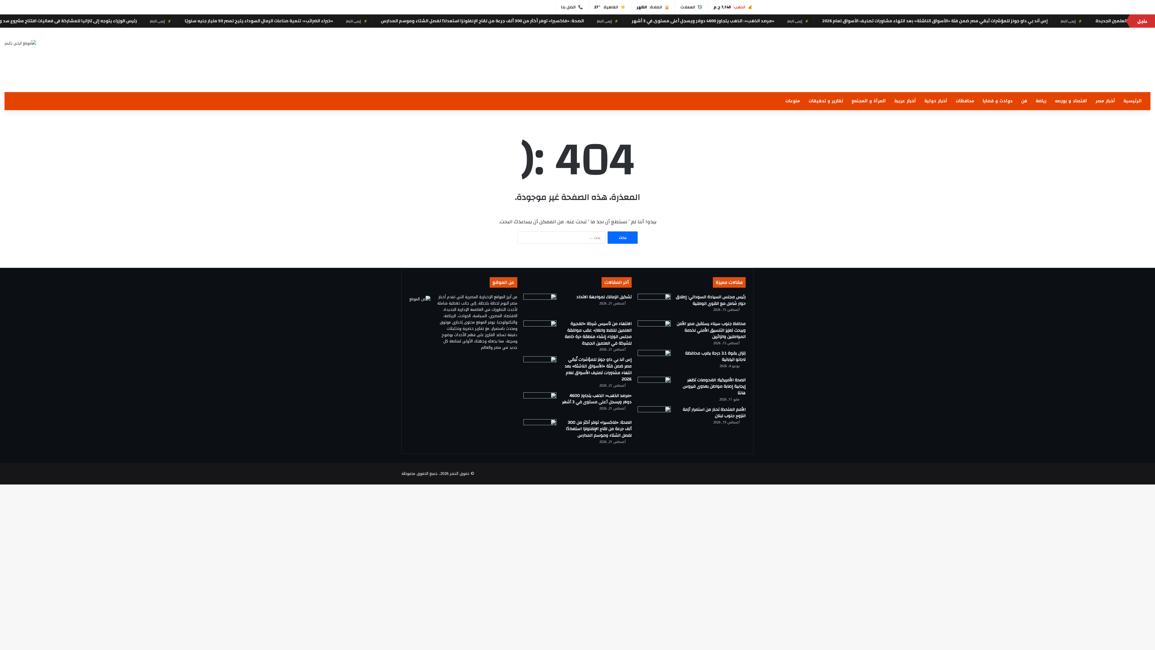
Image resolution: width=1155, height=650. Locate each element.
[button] (770, 77)
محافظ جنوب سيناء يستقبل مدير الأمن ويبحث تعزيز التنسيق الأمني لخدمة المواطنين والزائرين (711, 330)
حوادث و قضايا (998, 101)
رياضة (1041, 101)
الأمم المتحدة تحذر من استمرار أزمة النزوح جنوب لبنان (714, 413)
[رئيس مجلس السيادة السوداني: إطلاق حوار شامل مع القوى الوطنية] (654, 305)
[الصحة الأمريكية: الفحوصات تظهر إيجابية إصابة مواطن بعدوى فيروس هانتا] (654, 388)
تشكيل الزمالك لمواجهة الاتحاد (604, 297)
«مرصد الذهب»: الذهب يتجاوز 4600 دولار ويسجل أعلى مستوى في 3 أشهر (744, 21)
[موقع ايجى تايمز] (20, 43)
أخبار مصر (1105, 101)
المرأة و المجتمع (869, 101)
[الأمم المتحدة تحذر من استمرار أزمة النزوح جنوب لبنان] (654, 417)
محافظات (965, 101)
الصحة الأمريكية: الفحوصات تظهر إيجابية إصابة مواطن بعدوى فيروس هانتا (714, 386)
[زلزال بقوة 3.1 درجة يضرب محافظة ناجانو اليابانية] (654, 361)
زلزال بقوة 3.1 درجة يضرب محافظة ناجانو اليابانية (715, 356)
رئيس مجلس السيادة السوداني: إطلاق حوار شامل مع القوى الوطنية (711, 300)
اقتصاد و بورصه (1071, 101)
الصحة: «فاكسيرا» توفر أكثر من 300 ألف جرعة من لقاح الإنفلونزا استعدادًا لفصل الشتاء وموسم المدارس (524, 21)
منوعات (792, 101)
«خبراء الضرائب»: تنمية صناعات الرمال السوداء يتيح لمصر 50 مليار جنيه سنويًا (300, 21)
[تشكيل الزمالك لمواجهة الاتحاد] (539, 305)
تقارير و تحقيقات (825, 101)
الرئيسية (1132, 101)
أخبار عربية (905, 101)
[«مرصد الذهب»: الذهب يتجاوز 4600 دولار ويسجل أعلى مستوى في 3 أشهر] (539, 403)
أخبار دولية (935, 101)
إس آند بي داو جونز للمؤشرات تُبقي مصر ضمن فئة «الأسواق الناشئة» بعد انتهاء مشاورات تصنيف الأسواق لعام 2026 (976, 21)
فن (1024, 101)
